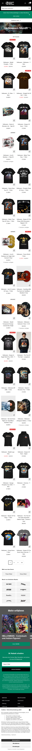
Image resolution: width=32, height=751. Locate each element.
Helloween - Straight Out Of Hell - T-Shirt (24, 94)
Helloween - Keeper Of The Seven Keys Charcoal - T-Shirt (24, 552)
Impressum (20, 700)
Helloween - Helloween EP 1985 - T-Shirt (8, 388)
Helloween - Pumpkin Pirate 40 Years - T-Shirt (24, 189)
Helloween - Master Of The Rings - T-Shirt (8, 516)
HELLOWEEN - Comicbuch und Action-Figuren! (14, 637)
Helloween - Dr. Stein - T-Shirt (8, 94)
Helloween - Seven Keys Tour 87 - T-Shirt (8, 189)
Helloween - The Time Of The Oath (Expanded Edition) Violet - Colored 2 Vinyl (23, 518)
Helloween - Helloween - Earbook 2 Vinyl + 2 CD (23, 322)
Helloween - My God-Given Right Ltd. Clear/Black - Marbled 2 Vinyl (8, 420)
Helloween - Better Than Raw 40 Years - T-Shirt (8, 220)
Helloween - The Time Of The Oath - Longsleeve (23, 356)
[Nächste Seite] (22, 562)
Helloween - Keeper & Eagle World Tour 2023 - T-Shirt (8, 356)
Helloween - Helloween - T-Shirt (24, 63)
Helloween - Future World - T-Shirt (24, 255)
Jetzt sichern (16, 16)
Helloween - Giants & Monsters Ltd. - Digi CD (8, 125)
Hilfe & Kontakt (6, 700)
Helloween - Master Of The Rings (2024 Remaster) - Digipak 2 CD (24, 221)
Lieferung (4, 706)
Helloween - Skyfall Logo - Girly (8, 452)
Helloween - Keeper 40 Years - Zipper (24, 452)
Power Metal (9, 574)
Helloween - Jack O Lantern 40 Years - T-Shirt (8, 290)
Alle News (16, 644)
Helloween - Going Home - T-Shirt (8, 551)
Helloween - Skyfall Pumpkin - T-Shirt (8, 63)
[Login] (25, 3)
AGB (19, 703)
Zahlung (4, 703)
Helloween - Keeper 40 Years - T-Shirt (24, 125)
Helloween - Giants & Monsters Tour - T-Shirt (24, 388)
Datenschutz (21, 706)
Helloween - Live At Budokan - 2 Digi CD (8, 156)
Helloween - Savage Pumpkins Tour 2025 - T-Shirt (8, 484)
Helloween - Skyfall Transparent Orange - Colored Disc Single (8, 323)
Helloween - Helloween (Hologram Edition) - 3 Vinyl (24, 419)
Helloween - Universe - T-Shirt (23, 483)
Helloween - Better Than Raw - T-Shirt (23, 156)
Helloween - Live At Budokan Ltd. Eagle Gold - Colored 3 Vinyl (8, 256)
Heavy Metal (23, 574)
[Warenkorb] (29, 3)
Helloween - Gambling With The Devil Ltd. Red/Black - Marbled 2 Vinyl (24, 291)
